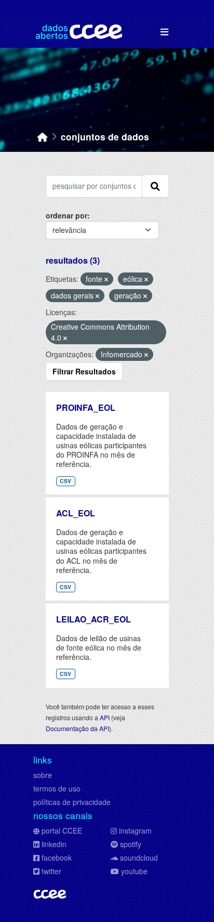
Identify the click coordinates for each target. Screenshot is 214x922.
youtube (134, 871)
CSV (65, 481)
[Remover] (106, 279)
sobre (42, 775)
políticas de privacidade (72, 802)
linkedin (54, 844)
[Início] (42, 136)
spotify (130, 844)
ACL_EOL (75, 513)
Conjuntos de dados (105, 136)
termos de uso (57, 788)
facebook (57, 857)
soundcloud (139, 857)
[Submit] (155, 186)
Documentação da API (77, 728)
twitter (51, 871)
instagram (135, 830)
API (105, 717)
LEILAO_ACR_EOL (93, 619)
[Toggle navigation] (164, 32)
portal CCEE (62, 830)
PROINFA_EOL (85, 407)
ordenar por (66, 215)
